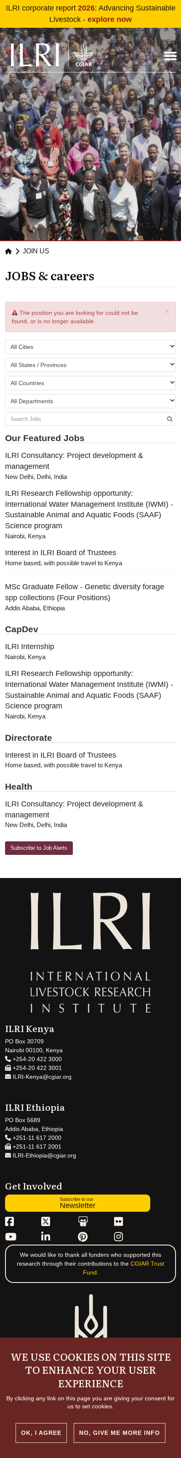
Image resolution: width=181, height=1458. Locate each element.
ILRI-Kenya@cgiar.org (41, 1076)
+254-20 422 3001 (36, 1067)
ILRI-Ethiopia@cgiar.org (43, 1155)
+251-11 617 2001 (36, 1146)
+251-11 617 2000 (36, 1137)
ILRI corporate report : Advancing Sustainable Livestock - (91, 14)
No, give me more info (119, 1432)
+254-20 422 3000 (36, 1059)
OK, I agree (41, 1432)
